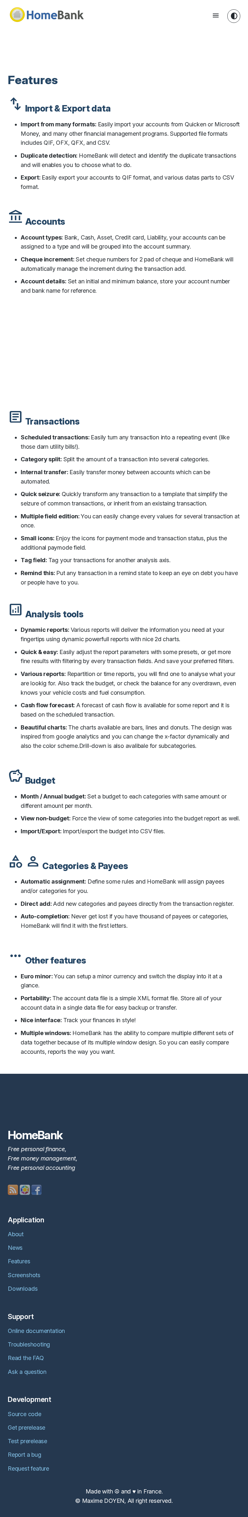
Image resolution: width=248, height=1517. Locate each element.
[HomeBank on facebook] (36, 1190)
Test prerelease (27, 1441)
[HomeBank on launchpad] (25, 1190)
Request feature (28, 1468)
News (15, 1247)
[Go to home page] (46, 16)
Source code (24, 1414)
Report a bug (24, 1454)
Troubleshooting (29, 1344)
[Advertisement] (125, 46)
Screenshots (24, 1275)
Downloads (22, 1288)
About (16, 1234)
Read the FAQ (26, 1358)
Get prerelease (26, 1427)
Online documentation (36, 1330)
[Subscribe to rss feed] (13, 1190)
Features (19, 1261)
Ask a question (27, 1371)
